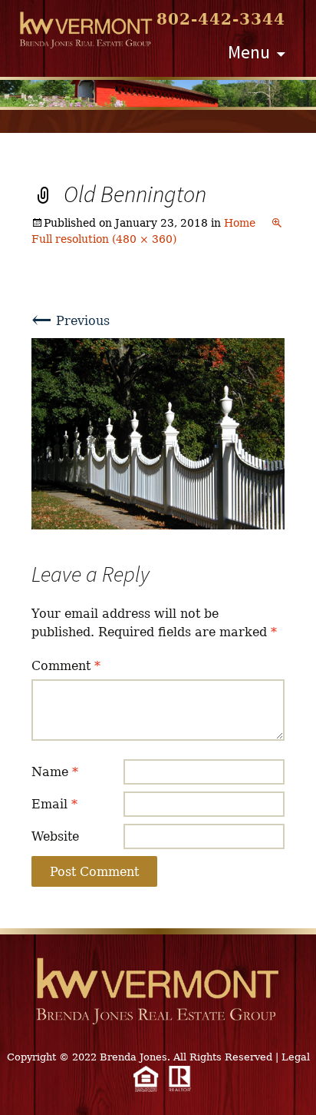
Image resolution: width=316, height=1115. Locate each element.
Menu (249, 52)
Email (54, 804)
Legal (295, 1057)
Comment (65, 666)
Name (54, 772)
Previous (70, 321)
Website (55, 836)
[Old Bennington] (158, 433)
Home (239, 223)
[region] (158, 93)
